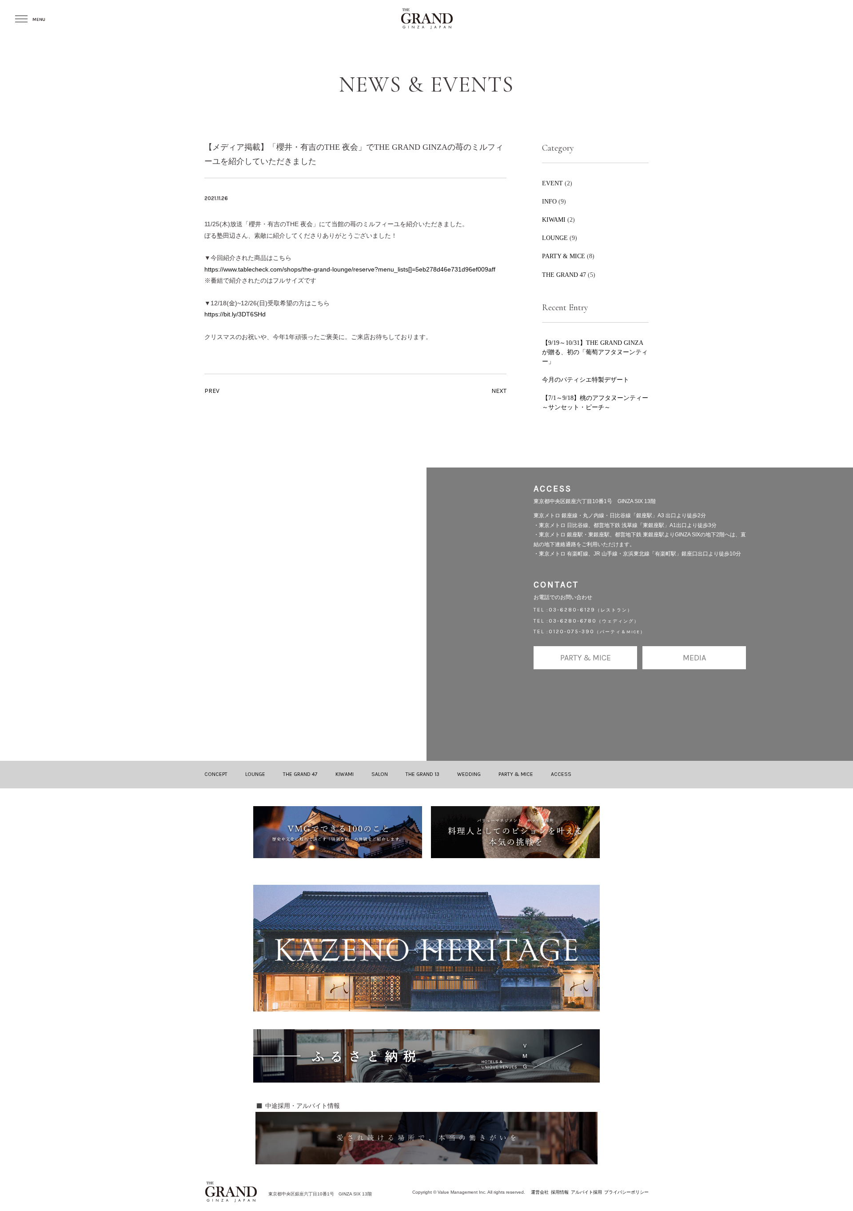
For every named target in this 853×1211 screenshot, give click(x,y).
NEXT (498, 391)
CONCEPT (215, 774)
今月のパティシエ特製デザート (585, 379)
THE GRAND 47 (564, 274)
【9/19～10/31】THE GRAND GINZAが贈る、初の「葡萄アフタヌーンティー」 (595, 352)
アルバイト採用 (586, 1192)
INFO (549, 201)
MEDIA (694, 658)
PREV (211, 391)
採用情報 (560, 1192)
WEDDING (469, 774)
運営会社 (540, 1192)
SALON (379, 774)
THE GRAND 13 (422, 774)
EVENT (552, 183)
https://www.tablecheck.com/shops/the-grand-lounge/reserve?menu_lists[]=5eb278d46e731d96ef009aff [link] (349, 269)
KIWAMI (554, 219)
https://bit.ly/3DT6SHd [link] (235, 314)
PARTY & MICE (563, 256)
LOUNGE (555, 237)
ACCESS (561, 774)
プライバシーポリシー (626, 1192)
